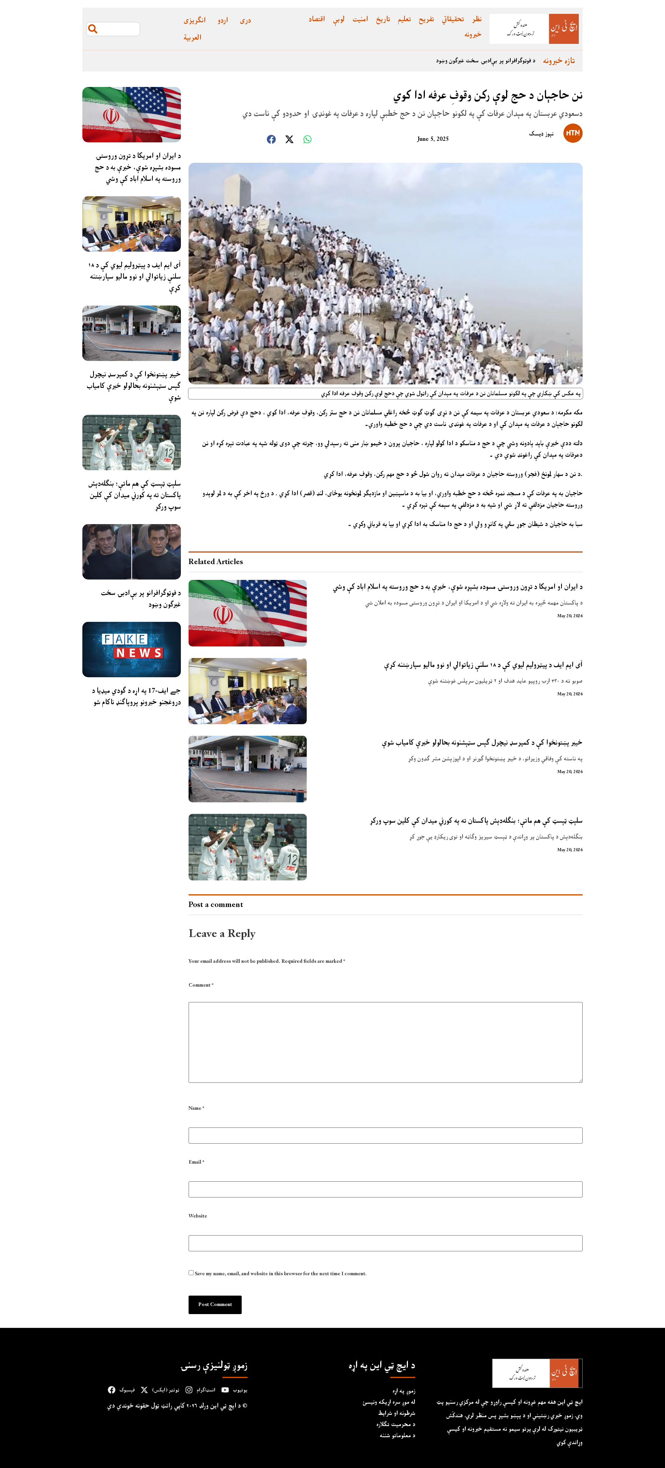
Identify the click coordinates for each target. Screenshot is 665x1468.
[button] (271, 139)
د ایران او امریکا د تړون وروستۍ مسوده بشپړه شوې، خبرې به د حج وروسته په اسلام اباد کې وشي (138, 167)
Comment (201, 986)
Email (196, 1162)
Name (196, 1108)
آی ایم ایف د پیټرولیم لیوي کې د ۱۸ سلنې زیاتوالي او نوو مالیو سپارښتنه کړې (134, 276)
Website (198, 1216)
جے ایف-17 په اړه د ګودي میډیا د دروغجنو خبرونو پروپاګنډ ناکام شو (136, 696)
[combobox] (113, 29)
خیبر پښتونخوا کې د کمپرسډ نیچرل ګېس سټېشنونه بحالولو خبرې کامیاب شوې (134, 385)
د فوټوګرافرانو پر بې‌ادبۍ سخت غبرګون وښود (485, 60)
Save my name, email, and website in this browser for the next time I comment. (281, 1274)
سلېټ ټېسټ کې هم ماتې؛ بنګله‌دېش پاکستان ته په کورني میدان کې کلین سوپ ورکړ (134, 495)
